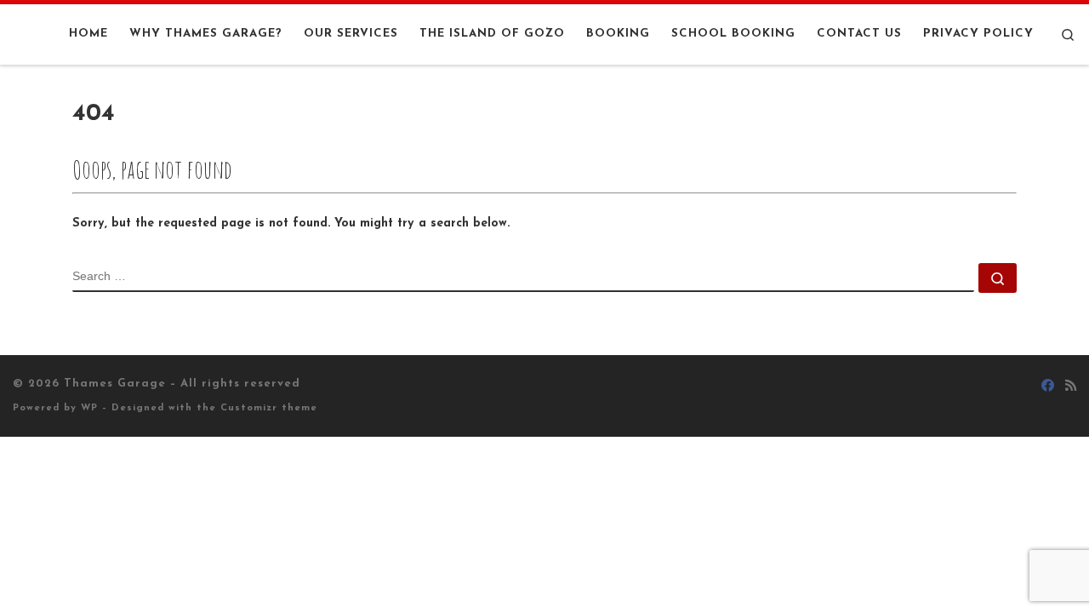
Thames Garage (115, 383)
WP (89, 408)
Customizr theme (268, 408)
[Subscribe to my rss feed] (1070, 387)
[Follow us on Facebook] (1047, 387)
